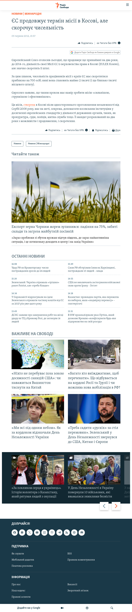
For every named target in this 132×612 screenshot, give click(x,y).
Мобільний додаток (23, 560)
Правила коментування (81, 560)
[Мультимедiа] (62, 608)
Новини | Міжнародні (27, 14)
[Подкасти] (87, 608)
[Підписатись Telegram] (59, 532)
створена (29, 105)
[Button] (85, 43)
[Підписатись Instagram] (44, 532)
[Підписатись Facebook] (15, 532)
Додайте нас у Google (28, 608)
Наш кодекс (18, 591)
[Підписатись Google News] (22, 532)
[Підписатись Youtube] (37, 532)
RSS (69, 553)
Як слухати (18, 553)
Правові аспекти (21, 597)
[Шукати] (112, 608)
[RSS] (67, 532)
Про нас (16, 584)
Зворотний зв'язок (78, 591)
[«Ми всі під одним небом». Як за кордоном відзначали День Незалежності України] (38, 409)
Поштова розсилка (22, 566)
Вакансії (72, 584)
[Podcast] (74, 532)
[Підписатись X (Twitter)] (30, 532)
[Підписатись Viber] (52, 532)
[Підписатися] (82, 532)
